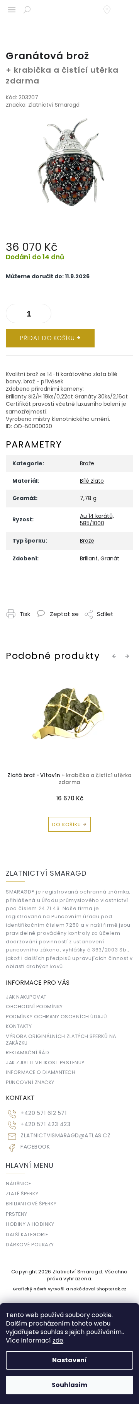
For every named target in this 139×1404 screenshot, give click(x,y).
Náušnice (18, 1183)
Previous (115, 656)
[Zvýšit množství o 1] (13, 315)
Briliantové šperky (31, 1203)
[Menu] (11, 9)
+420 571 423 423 (45, 1124)
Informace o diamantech (40, 1072)
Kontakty (19, 1026)
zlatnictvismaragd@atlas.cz (65, 1135)
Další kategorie (27, 1234)
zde (58, 1340)
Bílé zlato (92, 481)
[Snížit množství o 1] (43, 315)
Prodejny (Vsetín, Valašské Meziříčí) (111, 9)
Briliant (89, 558)
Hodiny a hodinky (30, 1224)
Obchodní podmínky (34, 1006)
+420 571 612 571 (43, 1113)
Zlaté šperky (22, 1193)
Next (128, 656)
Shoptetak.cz (111, 1289)
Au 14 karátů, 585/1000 (97, 519)
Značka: (43, 105)
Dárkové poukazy (30, 1244)
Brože (87, 463)
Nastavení (69, 1360)
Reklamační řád (27, 1052)
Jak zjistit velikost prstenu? (45, 1062)
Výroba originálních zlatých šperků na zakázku (61, 1039)
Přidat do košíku (47, 338)
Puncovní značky (30, 1082)
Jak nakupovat (26, 997)
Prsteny (16, 1214)
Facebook (35, 1146)
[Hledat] (27, 9)
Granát (109, 558)
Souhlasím (69, 1384)
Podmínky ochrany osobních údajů (56, 1016)
